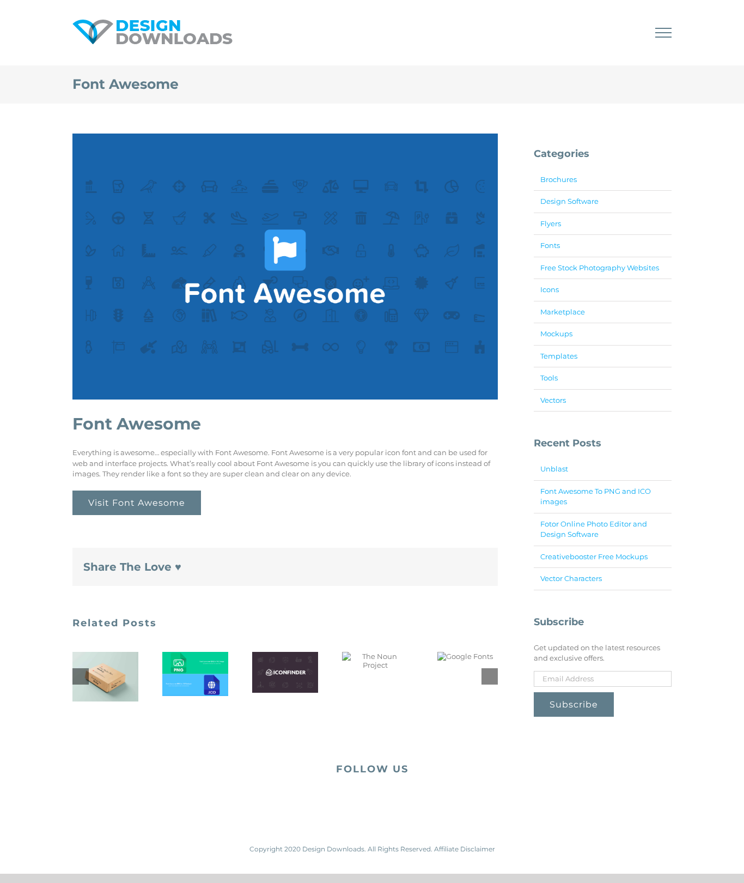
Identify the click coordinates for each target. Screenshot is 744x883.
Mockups (556, 333)
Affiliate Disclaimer (464, 849)
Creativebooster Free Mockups (594, 556)
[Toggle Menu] (663, 33)
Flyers (550, 223)
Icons (549, 289)
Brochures (558, 179)
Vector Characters (571, 578)
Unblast (554, 468)
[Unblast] (105, 676)
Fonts (550, 245)
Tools (549, 377)
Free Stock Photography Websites (599, 267)
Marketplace (562, 311)
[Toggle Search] (625, 32)
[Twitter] (381, 798)
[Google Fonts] (465, 656)
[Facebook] (363, 798)
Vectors (553, 400)
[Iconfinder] (285, 672)
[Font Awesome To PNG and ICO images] (195, 674)
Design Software (569, 201)
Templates (558, 356)
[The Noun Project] (375, 660)
